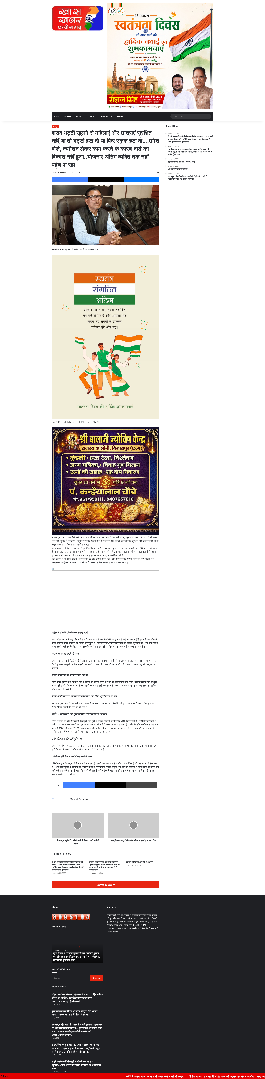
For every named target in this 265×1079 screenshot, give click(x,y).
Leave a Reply (106, 885)
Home (57, 116)
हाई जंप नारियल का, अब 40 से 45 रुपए (139, 862)
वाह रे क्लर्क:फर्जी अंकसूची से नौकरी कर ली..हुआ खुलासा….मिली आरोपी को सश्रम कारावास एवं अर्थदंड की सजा (76, 1065)
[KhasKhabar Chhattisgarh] (77, 18)
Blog (55, 126)
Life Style (106, 116)
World (67, 116)
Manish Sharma (59, 172)
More (120, 116)
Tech (91, 116)
